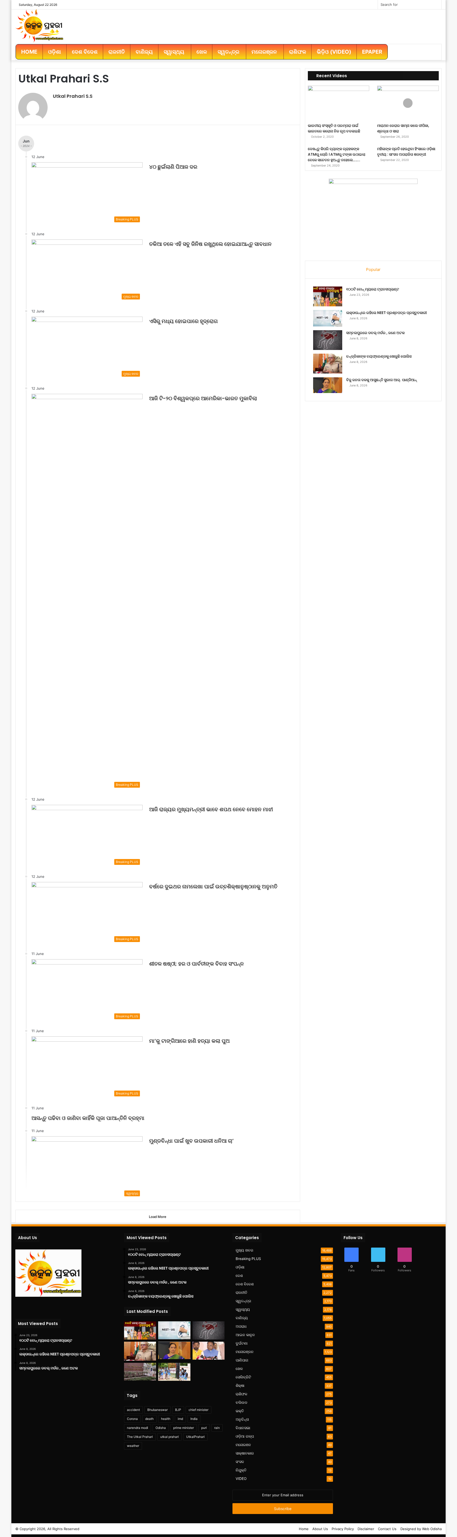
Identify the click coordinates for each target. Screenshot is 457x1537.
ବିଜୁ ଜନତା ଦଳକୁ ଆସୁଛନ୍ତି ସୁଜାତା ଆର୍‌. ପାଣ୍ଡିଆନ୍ (381, 379)
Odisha (161, 1428)
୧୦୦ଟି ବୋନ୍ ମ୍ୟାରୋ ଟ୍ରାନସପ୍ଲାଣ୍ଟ (372, 289)
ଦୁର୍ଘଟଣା (242, 1343)
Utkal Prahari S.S (73, 96)
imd (180, 1419)
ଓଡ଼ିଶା (240, 1267)
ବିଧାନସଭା (243, 1428)
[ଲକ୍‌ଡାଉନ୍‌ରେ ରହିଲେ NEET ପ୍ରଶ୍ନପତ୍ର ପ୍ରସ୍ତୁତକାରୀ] (327, 318)
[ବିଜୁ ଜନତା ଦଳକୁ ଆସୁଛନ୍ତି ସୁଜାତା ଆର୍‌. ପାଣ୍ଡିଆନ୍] (327, 385)
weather (133, 1446)
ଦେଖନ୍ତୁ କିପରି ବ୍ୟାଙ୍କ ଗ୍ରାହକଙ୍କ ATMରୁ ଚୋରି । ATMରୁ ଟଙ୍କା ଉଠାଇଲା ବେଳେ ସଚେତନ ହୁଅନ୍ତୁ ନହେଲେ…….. (336, 154)
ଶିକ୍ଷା (240, 1385)
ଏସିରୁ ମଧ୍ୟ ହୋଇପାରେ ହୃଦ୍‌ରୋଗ (183, 321)
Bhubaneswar (157, 1410)
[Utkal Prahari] (39, 25)
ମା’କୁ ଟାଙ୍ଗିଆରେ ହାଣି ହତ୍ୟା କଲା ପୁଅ (189, 1041)
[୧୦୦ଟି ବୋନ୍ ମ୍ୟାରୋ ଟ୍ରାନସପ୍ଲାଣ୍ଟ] (327, 296)
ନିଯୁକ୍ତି (241, 1470)
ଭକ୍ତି (240, 1411)
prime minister (183, 1428)
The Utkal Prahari (140, 1437)
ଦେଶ (239, 1275)
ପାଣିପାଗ (242, 1360)
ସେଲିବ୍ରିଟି (243, 1377)
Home (304, 1529)
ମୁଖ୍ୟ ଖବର (244, 1250)
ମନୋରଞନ (243, 1445)
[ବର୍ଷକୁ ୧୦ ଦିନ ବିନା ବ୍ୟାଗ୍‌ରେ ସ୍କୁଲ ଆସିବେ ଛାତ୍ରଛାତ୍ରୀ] (174, 1372)
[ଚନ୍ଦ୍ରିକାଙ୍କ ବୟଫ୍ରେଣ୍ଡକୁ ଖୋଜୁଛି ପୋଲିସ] (327, 363)
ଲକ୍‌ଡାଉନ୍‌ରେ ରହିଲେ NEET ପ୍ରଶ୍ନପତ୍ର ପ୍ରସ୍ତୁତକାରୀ (386, 312)
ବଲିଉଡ (241, 1402)
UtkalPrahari (195, 1437)
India (194, 1419)
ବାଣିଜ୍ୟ (242, 1318)
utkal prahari (169, 1437)
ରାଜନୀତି (241, 1292)
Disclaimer (366, 1529)
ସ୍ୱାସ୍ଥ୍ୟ (243, 1309)
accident (133, 1410)
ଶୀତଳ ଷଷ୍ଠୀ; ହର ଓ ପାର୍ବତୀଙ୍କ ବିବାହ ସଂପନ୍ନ (196, 963)
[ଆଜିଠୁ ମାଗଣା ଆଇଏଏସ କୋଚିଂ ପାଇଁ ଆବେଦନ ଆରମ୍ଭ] (140, 1372)
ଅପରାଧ (241, 1326)
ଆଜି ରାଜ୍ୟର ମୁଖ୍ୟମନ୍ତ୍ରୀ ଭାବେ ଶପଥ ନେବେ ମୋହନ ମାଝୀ (211, 809)
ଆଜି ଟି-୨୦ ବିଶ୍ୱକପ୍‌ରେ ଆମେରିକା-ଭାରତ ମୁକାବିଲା (203, 398)
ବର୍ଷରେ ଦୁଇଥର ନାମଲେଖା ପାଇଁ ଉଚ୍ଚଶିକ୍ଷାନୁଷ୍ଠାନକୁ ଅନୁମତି (213, 886)
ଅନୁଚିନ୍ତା (242, 1419)
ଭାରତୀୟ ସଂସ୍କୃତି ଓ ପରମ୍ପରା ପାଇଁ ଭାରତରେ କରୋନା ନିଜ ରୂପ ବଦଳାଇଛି (334, 128)
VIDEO (241, 1478)
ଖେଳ (239, 1369)
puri (204, 1428)
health (165, 1419)
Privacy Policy (343, 1529)
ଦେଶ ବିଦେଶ (245, 1284)
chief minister (198, 1410)
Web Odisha (432, 1529)
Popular (373, 269)
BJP (178, 1410)
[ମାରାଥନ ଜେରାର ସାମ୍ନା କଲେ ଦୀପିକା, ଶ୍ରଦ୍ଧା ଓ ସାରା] (408, 103)
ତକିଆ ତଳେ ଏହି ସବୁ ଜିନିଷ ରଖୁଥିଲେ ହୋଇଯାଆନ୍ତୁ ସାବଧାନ (210, 244)
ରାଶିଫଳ (241, 1394)
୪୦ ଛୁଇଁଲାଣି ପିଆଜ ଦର (173, 166)
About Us (320, 1529)
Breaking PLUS (248, 1259)
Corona (132, 1419)
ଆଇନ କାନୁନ (245, 1335)
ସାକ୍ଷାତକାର (245, 1453)
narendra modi (137, 1428)
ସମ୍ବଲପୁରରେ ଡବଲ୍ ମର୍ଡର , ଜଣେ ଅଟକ (375, 332)
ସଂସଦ (240, 1462)
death (149, 1419)
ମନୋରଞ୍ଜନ (245, 1352)
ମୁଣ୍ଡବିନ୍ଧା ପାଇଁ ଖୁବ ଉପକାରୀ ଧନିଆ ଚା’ (191, 1140)
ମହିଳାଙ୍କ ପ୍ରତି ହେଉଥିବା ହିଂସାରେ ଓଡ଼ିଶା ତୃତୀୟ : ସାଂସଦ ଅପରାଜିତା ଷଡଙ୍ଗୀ (406, 151)
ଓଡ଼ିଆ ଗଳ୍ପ (245, 1436)
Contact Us (387, 1529)
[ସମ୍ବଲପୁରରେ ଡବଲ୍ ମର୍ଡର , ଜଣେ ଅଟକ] (327, 340)
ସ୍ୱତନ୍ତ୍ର (243, 1301)
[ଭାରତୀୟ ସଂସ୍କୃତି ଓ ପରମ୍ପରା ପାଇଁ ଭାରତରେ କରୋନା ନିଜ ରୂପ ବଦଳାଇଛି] (338, 103)
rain (217, 1428)
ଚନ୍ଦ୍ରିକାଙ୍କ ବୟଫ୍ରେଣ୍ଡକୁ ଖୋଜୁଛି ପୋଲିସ (379, 356)
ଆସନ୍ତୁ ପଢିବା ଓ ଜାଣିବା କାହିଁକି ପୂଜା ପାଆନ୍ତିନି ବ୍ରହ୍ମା (87, 1118)
